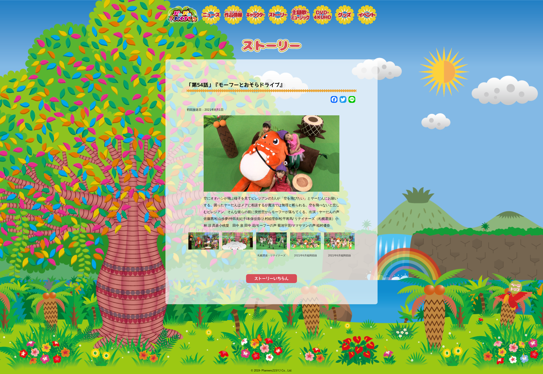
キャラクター (255, 14)
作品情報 (233, 14)
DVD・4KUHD (322, 14)
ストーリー (277, 14)
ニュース (211, 14)
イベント (367, 14)
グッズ (344, 14)
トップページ (182, 14)
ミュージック (300, 14)
